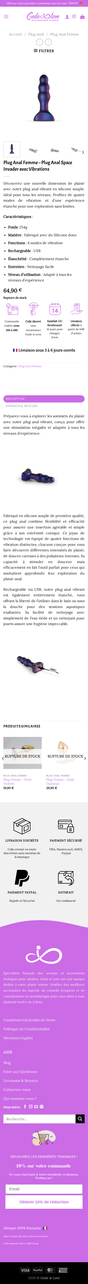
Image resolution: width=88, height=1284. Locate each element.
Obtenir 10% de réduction (44, 1202)
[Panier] (82, 17)
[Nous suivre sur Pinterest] (41, 1107)
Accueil (15, 34)
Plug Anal (36, 34)
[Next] (77, 98)
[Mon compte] (67, 17)
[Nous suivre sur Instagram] (74, 17)
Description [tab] (15, 399)
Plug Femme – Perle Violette (17, 782)
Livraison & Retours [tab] (22, 406)
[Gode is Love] (43, 16)
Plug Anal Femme (64, 34)
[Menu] (6, 16)
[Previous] (11, 98)
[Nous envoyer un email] (36, 1107)
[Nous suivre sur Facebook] (25, 1107)
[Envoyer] (80, 1118)
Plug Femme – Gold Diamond (60, 782)
